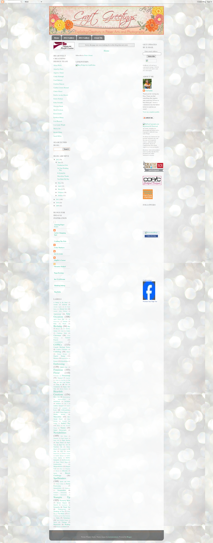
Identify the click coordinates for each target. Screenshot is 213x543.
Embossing (59, 363)
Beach (64, 324)
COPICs (57, 344)
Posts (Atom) (88, 55)
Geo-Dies (63, 380)
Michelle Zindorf (60, 266)
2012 (57, 160)
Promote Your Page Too (150, 301)
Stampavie (67, 488)
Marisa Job (56, 129)
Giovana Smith (58, 106)
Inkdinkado (56, 401)
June (59, 162)
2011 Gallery (84, 37)
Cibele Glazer (57, 91)
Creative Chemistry (62, 349)
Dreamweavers (64, 358)
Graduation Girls (62, 165)
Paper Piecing (66, 440)
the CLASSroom (59, 279)
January (60, 195)
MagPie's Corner (60, 260)
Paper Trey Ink (63, 445)
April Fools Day (58, 319)
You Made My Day (63, 179)
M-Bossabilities (65, 410)
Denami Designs (62, 354)
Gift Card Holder (65, 382)
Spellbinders (59, 478)
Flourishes (56, 376)
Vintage (64, 522)
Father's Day (64, 367)
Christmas (57, 335)
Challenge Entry (62, 333)
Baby (55, 324)
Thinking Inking (59, 285)
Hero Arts (56, 397)
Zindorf (64, 526)
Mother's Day (65, 423)
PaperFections (59, 273)
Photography (63, 449)
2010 (57, 203)
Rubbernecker (66, 460)
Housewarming (66, 397)
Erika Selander (58, 103)
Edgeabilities (64, 361)
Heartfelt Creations (58, 393)
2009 (57, 206)
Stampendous (61, 490)
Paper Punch (60, 442)
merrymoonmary (113, 537)
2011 (57, 199)
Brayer (58, 329)
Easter (55, 361)
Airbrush (64, 304)
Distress (56, 358)
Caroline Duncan (58, 84)
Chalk (62, 331)
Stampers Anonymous (59, 495)
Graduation (56, 387)
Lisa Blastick (57, 121)
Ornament (55, 438)
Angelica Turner (58, 73)
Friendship (66, 375)
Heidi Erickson (58, 110)
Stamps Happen (62, 503)
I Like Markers (59, 247)
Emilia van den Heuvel (60, 95)
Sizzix (55, 473)
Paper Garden (64, 438)
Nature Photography (60, 430)
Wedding (67, 524)
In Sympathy (61, 173)
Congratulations (58, 342)
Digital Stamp (59, 356)
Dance (68, 352)
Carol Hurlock (57, 80)
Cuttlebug (57, 351)
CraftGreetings (147, 280)
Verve (55, 522)
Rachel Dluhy (57, 132)
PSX (61, 451)
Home (56, 37)
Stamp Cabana (59, 484)
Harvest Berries (64, 389)
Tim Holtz (57, 292)
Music (58, 425)
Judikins (58, 403)
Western (58, 526)
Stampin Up (61, 497)
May (59, 183)
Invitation (67, 401)
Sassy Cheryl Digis (62, 462)
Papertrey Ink (57, 447)
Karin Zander (57, 114)
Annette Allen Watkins (60, 311)
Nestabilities (59, 432)
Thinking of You (58, 511)
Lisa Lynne (149, 91)
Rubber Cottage (66, 453)
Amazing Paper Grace (59, 226)
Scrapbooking (57, 464)
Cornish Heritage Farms (61, 347)
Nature (63, 427)
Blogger (129, 537)
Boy (69, 326)
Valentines (66, 518)
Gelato (57, 380)
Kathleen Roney (58, 117)
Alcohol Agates (57, 307)
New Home (64, 436)
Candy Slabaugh (58, 76)
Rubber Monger (60, 456)
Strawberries (65, 505)
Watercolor (57, 524)
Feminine (58, 369)
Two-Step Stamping (65, 516)
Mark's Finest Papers (62, 412)
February (61, 192)
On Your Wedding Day (62, 169)
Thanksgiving (62, 509)
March (60, 189)
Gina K (58, 384)
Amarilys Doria (58, 69)
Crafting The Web (60, 241)
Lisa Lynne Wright (59, 125)
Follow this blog (151, 236)
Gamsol (60, 378)
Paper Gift (56, 440)
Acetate (55, 304)
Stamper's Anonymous (60, 492)
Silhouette (65, 471)
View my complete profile (151, 112)
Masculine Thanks (63, 176)
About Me (98, 37)
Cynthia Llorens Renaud (61, 88)
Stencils (55, 505)
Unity (58, 518)
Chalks (68, 331)
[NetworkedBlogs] (151, 232)
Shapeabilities (58, 466)
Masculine (57, 416)
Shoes (61, 469)
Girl (66, 384)
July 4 (66, 403)
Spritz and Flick (65, 481)
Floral (56, 372)
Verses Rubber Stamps (62, 520)
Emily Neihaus (58, 99)
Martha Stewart (59, 414)
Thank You (66, 507)
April (60, 186)
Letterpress (64, 408)
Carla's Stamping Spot (60, 234)
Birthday (57, 326)
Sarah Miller (57, 136)
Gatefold (68, 378)
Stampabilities (57, 488)
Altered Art (63, 309)
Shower (57, 471)
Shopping (67, 469)
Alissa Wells (57, 65)
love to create (58, 254)
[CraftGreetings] (149, 299)
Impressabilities (62, 399)
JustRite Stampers (58, 406)
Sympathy (56, 507)
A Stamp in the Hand (60, 302)
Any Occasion (61, 315)
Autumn (65, 321)
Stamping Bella (65, 500)
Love (55, 410)
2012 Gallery (69, 37)
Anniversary (57, 314)
